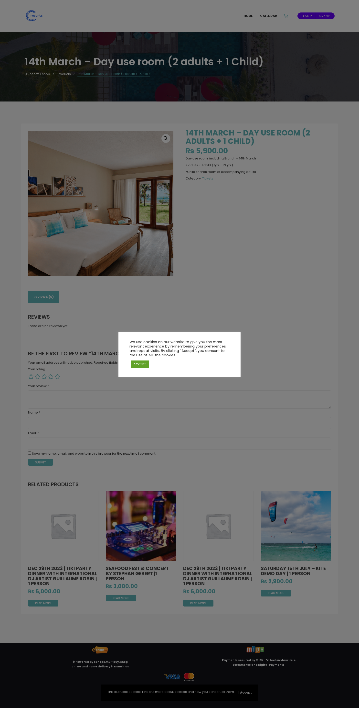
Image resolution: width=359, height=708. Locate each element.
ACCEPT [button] (140, 364)
